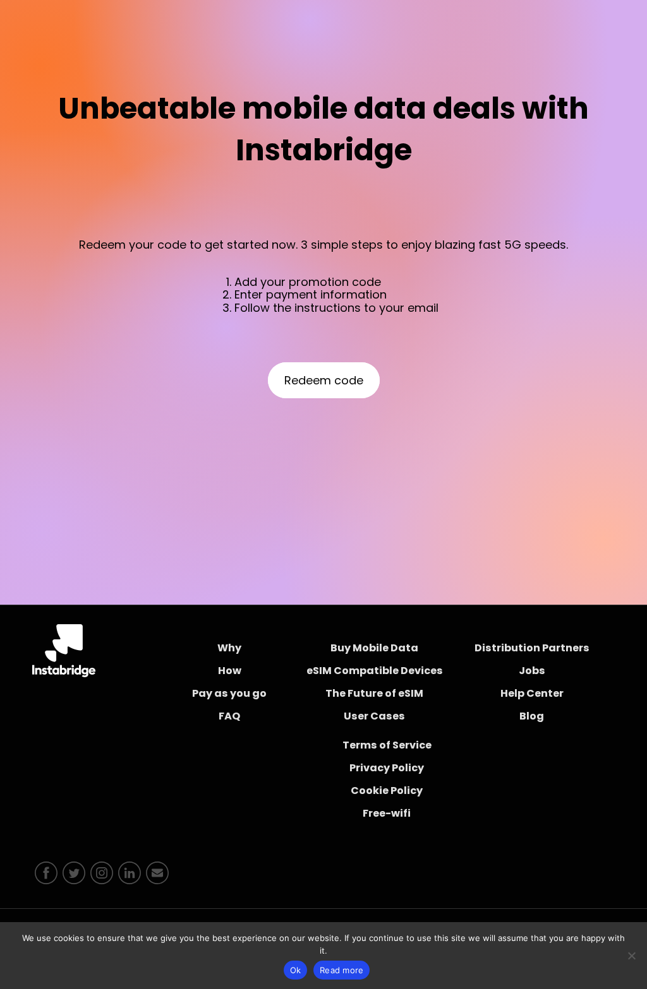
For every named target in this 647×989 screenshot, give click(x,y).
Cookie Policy (387, 790)
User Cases (374, 716)
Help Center (532, 693)
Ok (295, 970)
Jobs (532, 670)
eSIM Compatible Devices (374, 670)
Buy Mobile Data (374, 648)
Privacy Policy (386, 768)
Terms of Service (387, 745)
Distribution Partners (532, 648)
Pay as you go (229, 693)
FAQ (229, 716)
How (229, 670)
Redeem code (323, 380)
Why (229, 648)
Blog (531, 716)
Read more (341, 970)
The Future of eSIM (374, 693)
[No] (631, 955)
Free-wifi (387, 813)
